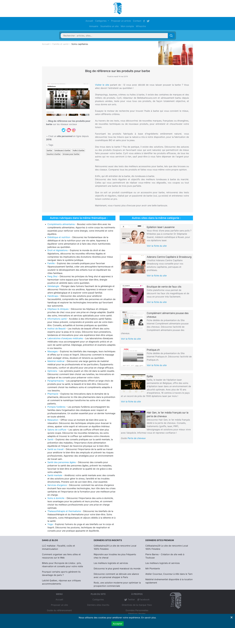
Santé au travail (55, 449)
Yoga (50, 524)
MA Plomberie (152, 568)
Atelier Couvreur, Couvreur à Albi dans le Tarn (168, 574)
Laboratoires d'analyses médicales (65, 338)
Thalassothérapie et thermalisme (64, 511)
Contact (137, 20)
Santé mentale (54, 475)
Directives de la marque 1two (137, 605)
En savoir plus (148, 617)
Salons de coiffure (56, 429)
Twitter (131, 599)
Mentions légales (137, 613)
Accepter (117, 623)
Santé (50, 439)
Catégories (98, 599)
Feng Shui (52, 276)
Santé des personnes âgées (61, 462)
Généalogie (53, 286)
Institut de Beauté (56, 328)
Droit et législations (57, 250)
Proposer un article (121, 20)
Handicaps (52, 296)
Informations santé (57, 318)
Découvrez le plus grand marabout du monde (117, 568)
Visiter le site (102, 84)
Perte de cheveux (137, 438)
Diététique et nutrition (58, 237)
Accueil (89, 20)
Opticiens (52, 371)
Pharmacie (52, 393)
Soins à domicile (55, 498)
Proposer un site (59, 605)
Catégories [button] (101, 20)
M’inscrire (141, 26)
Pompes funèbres (56, 406)
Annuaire (93, 26)
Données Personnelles (137, 610)
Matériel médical (55, 361)
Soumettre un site (109, 26)
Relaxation (52, 419)
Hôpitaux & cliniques (58, 309)
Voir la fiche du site (157, 245)
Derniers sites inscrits (98, 605)
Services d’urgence (57, 485)
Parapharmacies (55, 380)
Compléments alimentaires (61, 224)
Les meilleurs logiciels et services (111, 563)
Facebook (144, 599)
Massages (52, 351)
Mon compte (127, 26)
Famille (51, 263)
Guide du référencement (59, 610)
